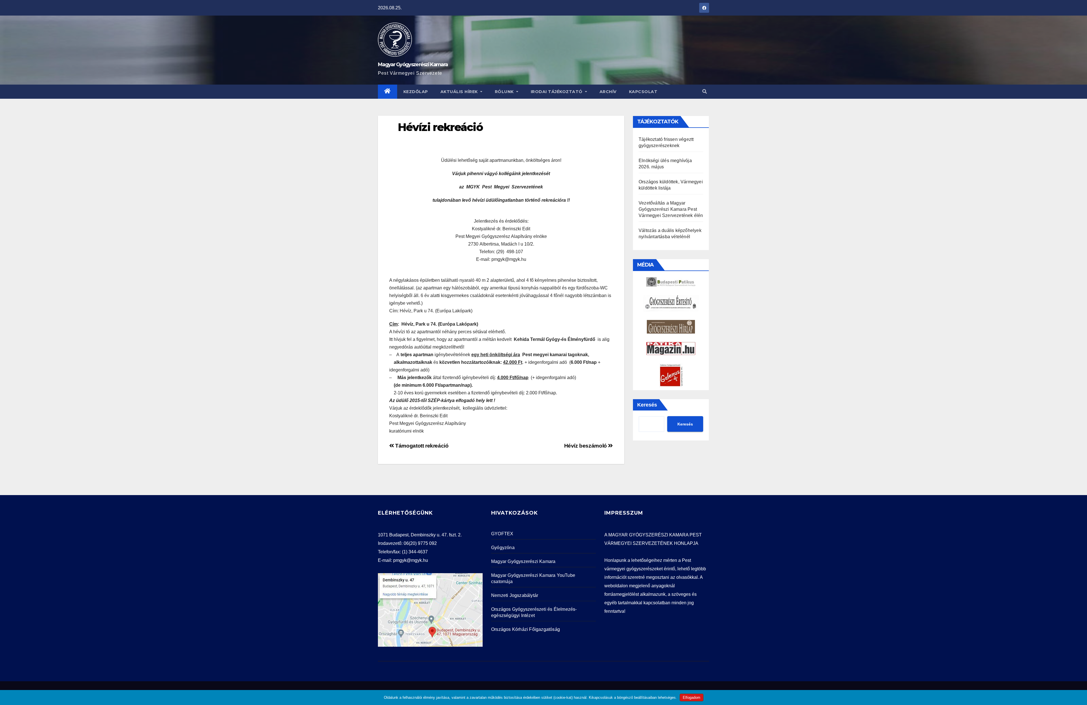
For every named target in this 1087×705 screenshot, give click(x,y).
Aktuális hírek (459, 91)
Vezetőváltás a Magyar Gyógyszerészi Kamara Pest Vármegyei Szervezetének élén (671, 209)
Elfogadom (691, 697)
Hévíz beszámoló (586, 446)
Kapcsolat (643, 91)
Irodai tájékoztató (557, 91)
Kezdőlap (415, 91)
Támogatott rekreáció (421, 446)
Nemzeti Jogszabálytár (514, 595)
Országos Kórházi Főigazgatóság (525, 629)
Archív (608, 91)
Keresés (647, 405)
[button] (704, 91)
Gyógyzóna (503, 547)
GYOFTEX (502, 533)
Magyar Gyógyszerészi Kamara (413, 64)
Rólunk (505, 91)
